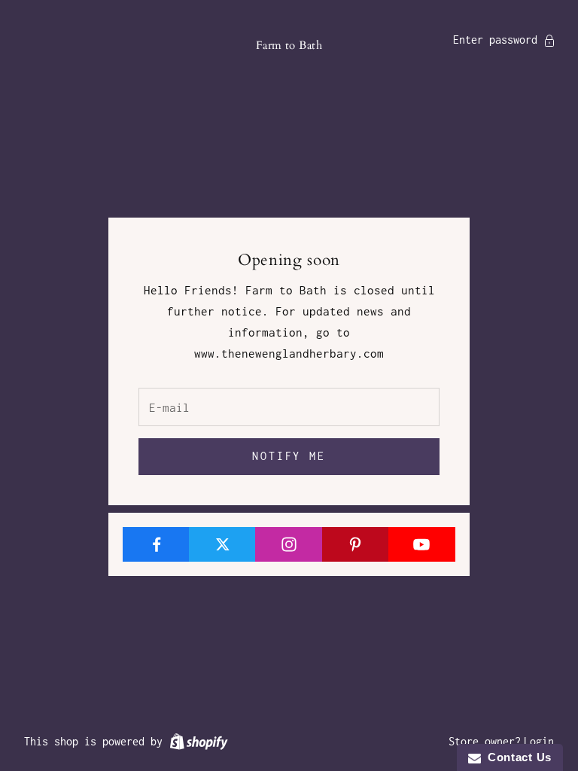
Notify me (289, 455)
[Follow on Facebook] (156, 544)
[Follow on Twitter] (222, 544)
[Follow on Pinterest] (355, 544)
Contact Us (516, 757)
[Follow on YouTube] (422, 544)
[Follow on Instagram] (288, 544)
